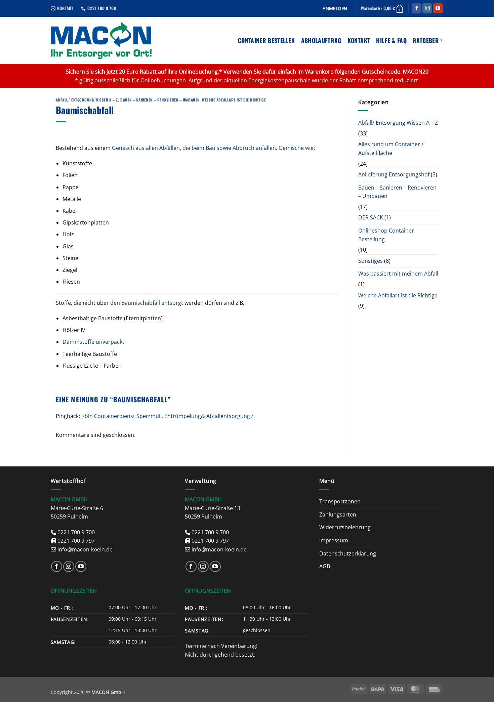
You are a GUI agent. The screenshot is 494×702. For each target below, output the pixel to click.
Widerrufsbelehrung (345, 527)
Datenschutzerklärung (347, 553)
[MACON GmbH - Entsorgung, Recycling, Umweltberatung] (101, 40)
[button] (335, 8)
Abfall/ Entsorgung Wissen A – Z (87, 99)
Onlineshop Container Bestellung (386, 235)
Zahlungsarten (337, 514)
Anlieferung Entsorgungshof (393, 174)
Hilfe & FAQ (391, 40)
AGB (324, 566)
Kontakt (358, 40)
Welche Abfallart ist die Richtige (234, 99)
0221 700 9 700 (76, 532)
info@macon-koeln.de (85, 549)
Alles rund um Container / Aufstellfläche (390, 149)
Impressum (333, 540)
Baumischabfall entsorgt (152, 302)
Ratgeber (426, 40)
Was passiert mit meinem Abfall (398, 274)
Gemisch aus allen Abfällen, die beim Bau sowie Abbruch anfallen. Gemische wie (213, 148)
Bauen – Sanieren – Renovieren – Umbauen (160, 99)
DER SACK (370, 217)
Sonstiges (370, 260)
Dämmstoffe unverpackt (93, 341)
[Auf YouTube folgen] (438, 8)
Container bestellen (266, 40)
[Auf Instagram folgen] (427, 8)
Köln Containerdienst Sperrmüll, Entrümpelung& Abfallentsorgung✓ (167, 416)
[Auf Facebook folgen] (416, 8)
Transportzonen (340, 501)
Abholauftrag (321, 40)
